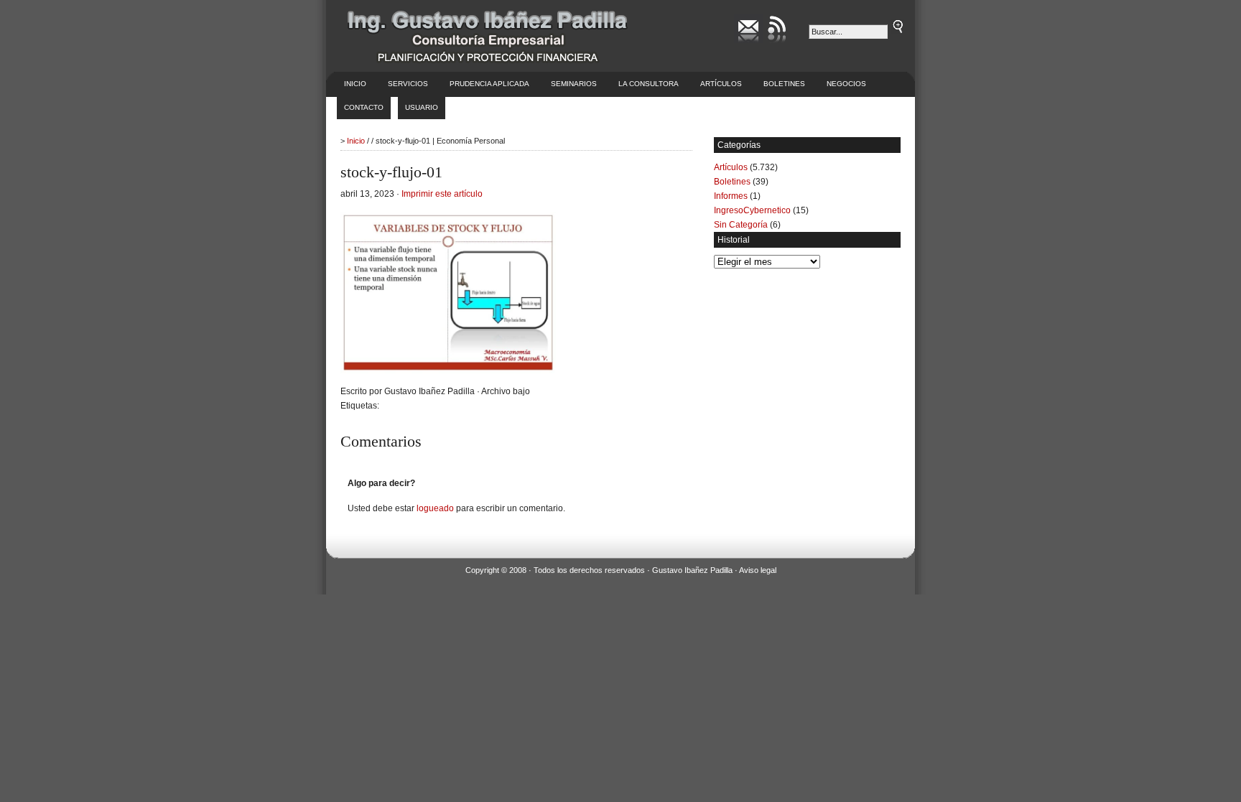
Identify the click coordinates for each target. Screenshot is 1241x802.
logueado (435, 508)
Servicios (408, 84)
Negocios (846, 84)
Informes (731, 196)
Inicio (355, 84)
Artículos (721, 84)
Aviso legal (757, 570)
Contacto (364, 107)
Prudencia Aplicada (489, 84)
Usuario (421, 107)
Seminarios (574, 84)
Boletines (784, 84)
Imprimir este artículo (442, 194)
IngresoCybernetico (752, 210)
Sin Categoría (741, 225)
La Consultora (648, 84)
